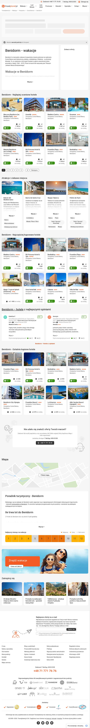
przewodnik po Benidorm (19, 504)
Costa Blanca (30, 10)
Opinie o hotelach (29, 654)
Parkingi (49, 649)
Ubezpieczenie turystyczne (55, 654)
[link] (32, 6)
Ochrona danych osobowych (77, 649)
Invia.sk (54, 718)
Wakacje (14, 10)
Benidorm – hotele (12, 309)
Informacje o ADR (74, 654)
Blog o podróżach (29, 646)
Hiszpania (22, 10)
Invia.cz (48, 718)
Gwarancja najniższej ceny (32, 660)
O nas (3, 646)
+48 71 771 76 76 (45, 671)
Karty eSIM (50, 660)
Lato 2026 (41, 6)
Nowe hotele (28, 657)
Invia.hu (59, 718)
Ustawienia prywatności (76, 651)
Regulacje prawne (74, 657)
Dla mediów (5, 651)
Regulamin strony (74, 646)
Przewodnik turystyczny (31, 649)
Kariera (4, 660)
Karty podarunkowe (53, 646)
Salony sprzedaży (7, 649)
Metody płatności (29, 651)
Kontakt (4, 657)
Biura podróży (6, 654)
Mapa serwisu (6, 662)
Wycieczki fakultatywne (54, 657)
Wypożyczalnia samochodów (56, 651)
